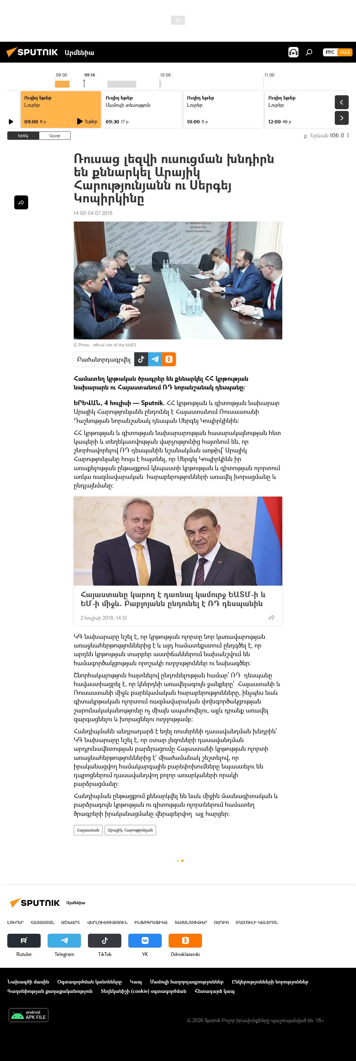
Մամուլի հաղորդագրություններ (187, 981)
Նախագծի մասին (28, 981)
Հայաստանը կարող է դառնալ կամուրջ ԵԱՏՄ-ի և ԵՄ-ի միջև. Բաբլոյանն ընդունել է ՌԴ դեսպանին (173, 599)
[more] (271, 617)
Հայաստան (88, 830)
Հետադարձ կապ (215, 991)
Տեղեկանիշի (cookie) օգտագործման (143, 991)
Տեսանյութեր (191, 922)
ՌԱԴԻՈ (221, 922)
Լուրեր (32, 105)
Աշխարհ (70, 922)
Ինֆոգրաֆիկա (151, 922)
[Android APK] (28, 1015)
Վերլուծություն (107, 922)
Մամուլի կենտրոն (257, 922)
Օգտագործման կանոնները (89, 981)
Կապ (136, 981)
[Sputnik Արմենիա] (34, 58)
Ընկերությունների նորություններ (270, 981)
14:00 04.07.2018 (93, 213)
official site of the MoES (114, 345)
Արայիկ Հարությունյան (130, 830)
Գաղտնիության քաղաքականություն (49, 991)
